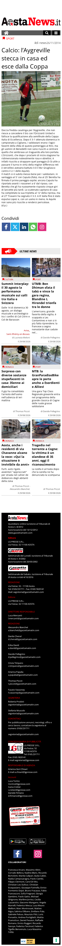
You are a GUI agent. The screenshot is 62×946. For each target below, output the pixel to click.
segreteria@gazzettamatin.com (28, 592)
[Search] (47, 32)
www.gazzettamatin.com (20, 532)
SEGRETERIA (14, 697)
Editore (12, 537)
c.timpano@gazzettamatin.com (23, 665)
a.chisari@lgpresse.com (26, 772)
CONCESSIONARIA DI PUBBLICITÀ (24, 741)
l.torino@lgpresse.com (19, 783)
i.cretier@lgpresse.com (19, 789)
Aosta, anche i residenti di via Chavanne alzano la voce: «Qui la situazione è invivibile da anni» (15, 454)
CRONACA (9, 367)
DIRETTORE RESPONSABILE (21, 611)
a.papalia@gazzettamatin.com (23, 674)
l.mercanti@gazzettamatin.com (23, 618)
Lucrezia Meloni (22, 337)
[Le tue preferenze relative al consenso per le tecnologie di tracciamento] (56, 940)
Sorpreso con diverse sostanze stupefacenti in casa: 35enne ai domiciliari (13, 379)
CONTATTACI (14, 718)
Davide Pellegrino (51, 337)
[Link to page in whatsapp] (33, 227)
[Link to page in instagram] (42, 227)
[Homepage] (6, 32)
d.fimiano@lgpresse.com (20, 795)
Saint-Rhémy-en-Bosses (18, 334)
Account (12, 777)
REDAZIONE (14, 582)
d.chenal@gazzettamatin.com (22, 639)
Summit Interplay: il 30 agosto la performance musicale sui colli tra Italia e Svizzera (15, 293)
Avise (26, 330)
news (43, 43)
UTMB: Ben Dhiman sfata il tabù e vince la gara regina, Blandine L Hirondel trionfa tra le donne (44, 295)
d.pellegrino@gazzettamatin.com (24, 657)
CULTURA (8, 279)
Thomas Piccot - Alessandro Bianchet (20, 487)
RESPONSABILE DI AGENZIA (21, 765)
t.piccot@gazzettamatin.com (22, 683)
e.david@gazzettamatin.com (22, 648)
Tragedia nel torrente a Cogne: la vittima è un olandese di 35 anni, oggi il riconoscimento (45, 454)
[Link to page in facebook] (6, 227)
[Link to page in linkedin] (24, 227)
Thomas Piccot (22, 411)
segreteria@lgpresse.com (27, 760)
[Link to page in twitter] (15, 227)
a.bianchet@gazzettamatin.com (23, 630)
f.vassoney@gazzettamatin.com (23, 692)
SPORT (38, 279)
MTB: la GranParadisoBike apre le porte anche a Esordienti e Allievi (46, 379)
